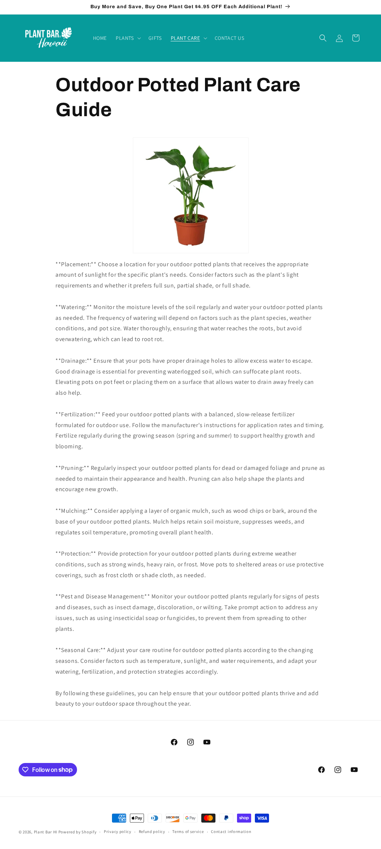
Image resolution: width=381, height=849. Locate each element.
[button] (127, 38)
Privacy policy (117, 831)
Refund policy (152, 831)
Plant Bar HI (45, 831)
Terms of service (188, 831)
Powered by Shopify (77, 831)
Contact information (231, 831)
